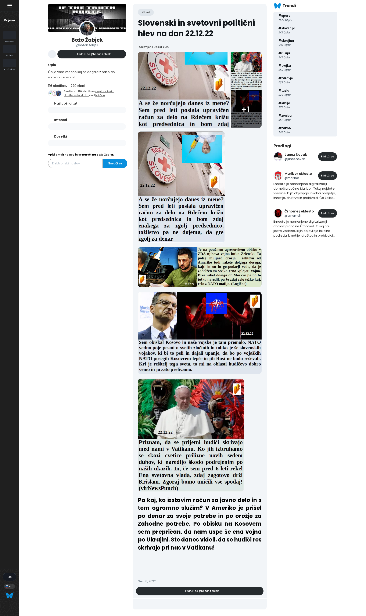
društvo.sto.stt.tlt (76, 95)
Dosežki (60, 136)
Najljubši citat (66, 103)
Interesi (60, 120)
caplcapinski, (104, 91)
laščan (100, 95)
